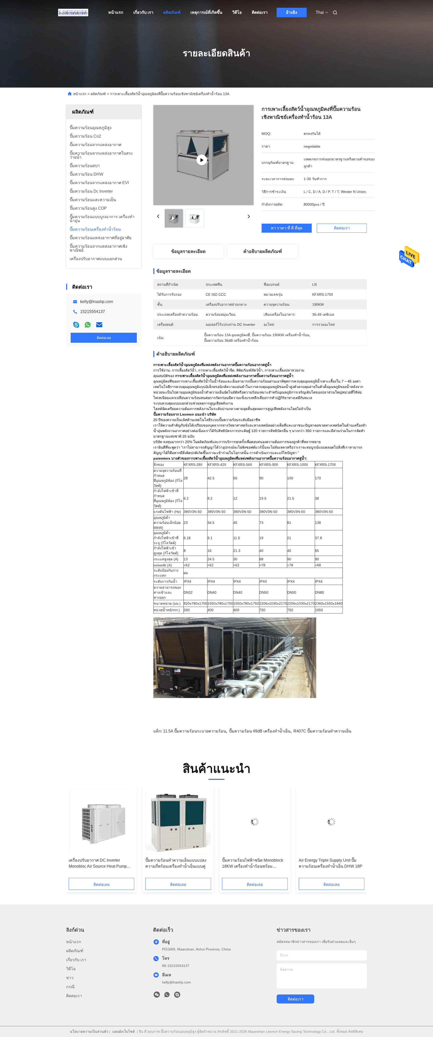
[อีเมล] (99, 325)
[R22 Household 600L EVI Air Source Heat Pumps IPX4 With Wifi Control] (203, 155)
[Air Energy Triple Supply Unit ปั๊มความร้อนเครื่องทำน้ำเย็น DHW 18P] (331, 821)
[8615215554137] (166, 996)
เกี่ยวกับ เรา (143, 12)
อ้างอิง (291, 12)
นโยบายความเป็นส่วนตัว (89, 1031)
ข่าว (69, 978)
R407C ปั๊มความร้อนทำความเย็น (322, 731)
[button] (75, 834)
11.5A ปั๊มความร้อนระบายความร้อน (194, 731)
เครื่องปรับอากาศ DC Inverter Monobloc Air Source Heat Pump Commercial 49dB (98, 863)
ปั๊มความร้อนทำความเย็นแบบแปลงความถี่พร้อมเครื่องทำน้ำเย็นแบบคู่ (175, 863)
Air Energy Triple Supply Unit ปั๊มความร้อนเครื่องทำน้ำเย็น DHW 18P (330, 863)
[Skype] (76, 325)
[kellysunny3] (177, 996)
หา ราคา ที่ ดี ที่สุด (286, 228)
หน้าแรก (115, 12)
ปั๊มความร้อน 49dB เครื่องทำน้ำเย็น (259, 731)
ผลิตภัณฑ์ (171, 12)
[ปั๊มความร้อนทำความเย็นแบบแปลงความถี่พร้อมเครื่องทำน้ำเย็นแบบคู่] (178, 821)
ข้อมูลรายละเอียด (188, 251)
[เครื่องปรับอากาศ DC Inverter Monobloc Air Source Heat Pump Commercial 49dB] (101, 821)
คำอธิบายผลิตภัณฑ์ (262, 251)
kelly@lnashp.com (96, 301)
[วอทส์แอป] (88, 325)
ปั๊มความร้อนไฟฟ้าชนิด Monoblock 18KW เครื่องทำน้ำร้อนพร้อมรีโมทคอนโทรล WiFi (252, 863)
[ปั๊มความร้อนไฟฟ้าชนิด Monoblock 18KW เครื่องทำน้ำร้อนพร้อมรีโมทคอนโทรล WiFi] (255, 821)
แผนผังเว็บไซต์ (123, 1031)
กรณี (70, 987)
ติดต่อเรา (260, 12)
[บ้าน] (73, 12)
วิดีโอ (237, 12)
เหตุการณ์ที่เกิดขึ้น (206, 12)
